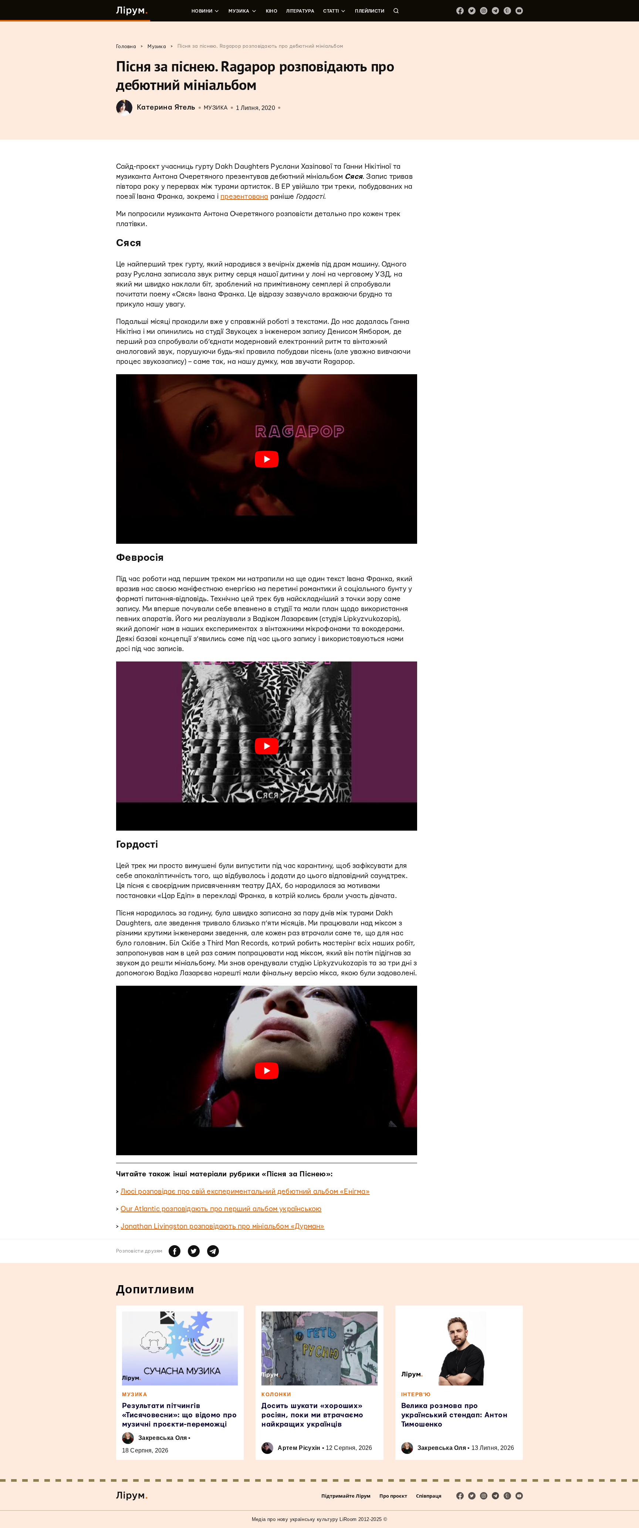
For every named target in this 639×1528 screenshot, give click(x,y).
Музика (239, 11)
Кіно (272, 11)
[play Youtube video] (266, 459)
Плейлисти (369, 11)
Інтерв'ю (416, 1394)
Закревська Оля (162, 1438)
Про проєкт (393, 1495)
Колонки (276, 1394)
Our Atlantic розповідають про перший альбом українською (221, 1209)
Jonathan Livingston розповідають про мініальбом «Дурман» (222, 1226)
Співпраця (429, 1495)
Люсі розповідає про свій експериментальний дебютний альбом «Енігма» (245, 1191)
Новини (202, 11)
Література (300, 11)
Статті (331, 11)
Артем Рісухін (299, 1448)
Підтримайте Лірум (346, 1495)
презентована (244, 196)
